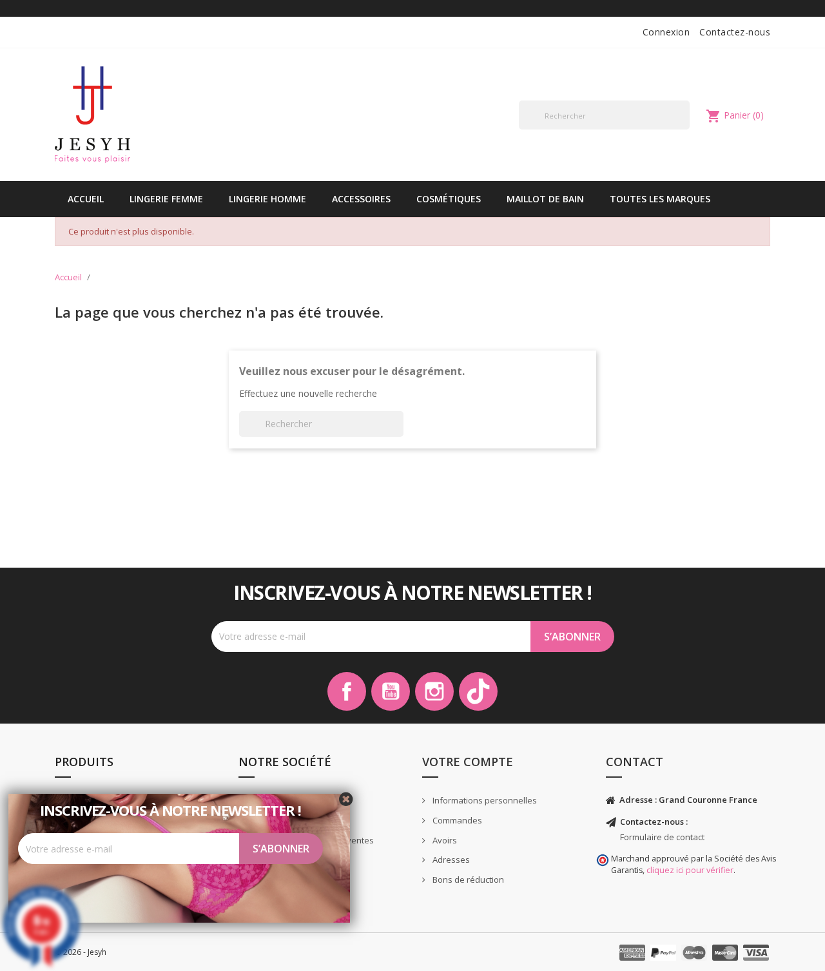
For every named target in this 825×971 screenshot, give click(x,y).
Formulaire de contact (662, 837)
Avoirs (444, 840)
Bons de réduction (467, 879)
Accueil (86, 199)
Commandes (456, 820)
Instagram (434, 691)
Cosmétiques (448, 199)
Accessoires (361, 199)
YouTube (390, 691)
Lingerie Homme (267, 199)
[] (684, 129)
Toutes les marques (660, 199)
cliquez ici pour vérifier (689, 870)
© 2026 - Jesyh (80, 952)
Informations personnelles (484, 800)
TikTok (478, 691)
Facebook (346, 691)
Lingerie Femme (166, 199)
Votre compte (467, 761)
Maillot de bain (545, 199)
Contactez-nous (734, 32)
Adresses (450, 859)
